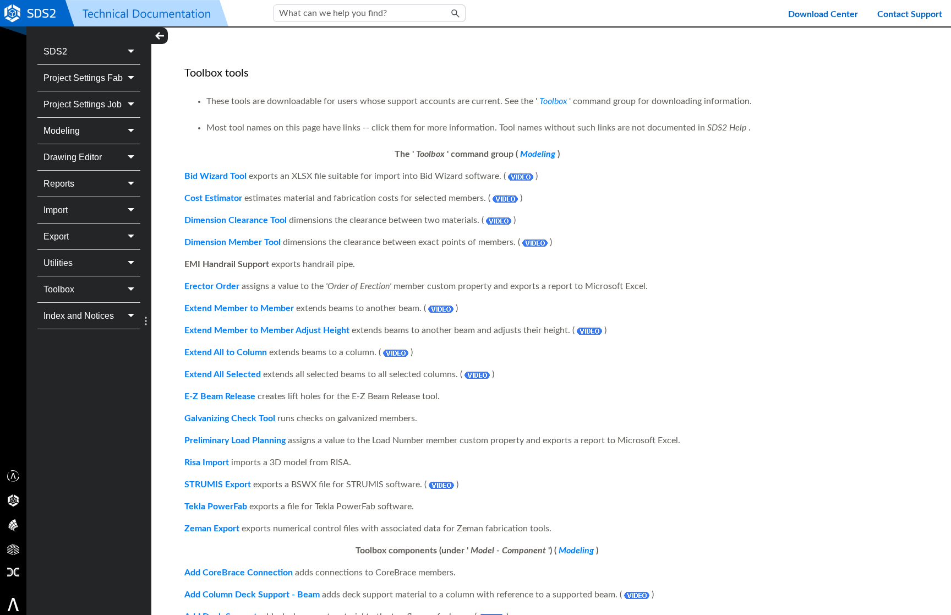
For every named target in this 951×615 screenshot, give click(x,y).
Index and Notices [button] (78, 315)
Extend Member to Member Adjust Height (266, 330)
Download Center (823, 14)
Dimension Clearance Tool (235, 220)
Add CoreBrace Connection (238, 572)
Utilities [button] (58, 263)
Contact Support (909, 14)
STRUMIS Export (217, 484)
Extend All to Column (225, 352)
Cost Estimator (213, 198)
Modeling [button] (61, 130)
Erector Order (211, 286)
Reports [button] (58, 183)
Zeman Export (211, 528)
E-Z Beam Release (219, 396)
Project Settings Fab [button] (83, 78)
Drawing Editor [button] (72, 157)
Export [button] (56, 236)
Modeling (537, 154)
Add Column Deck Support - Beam (252, 594)
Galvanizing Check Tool (229, 418)
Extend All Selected (222, 374)
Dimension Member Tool (232, 242)
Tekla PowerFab (215, 506)
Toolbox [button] (58, 289)
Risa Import (206, 462)
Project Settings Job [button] (82, 104)
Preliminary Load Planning (235, 440)
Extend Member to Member (239, 308)
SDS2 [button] (55, 51)
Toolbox (553, 101)
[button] (456, 13)
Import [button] (55, 210)
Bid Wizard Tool (215, 176)
